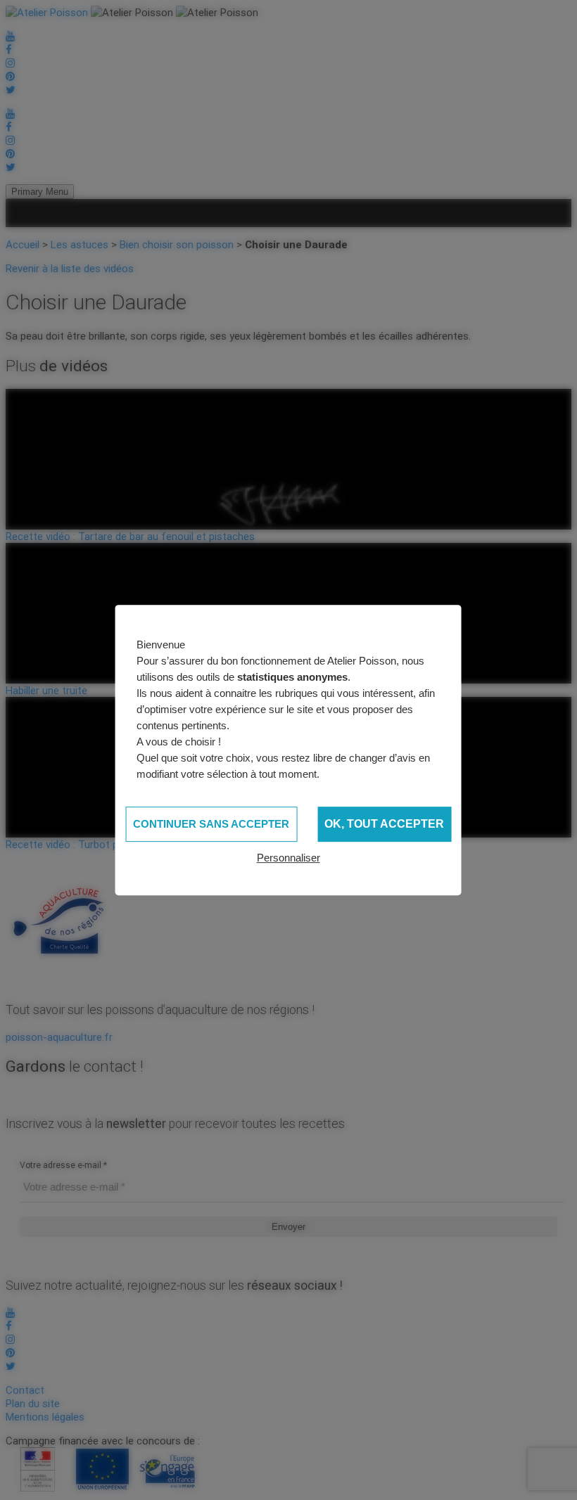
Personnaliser (288, 858)
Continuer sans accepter (211, 824)
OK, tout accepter (384, 824)
